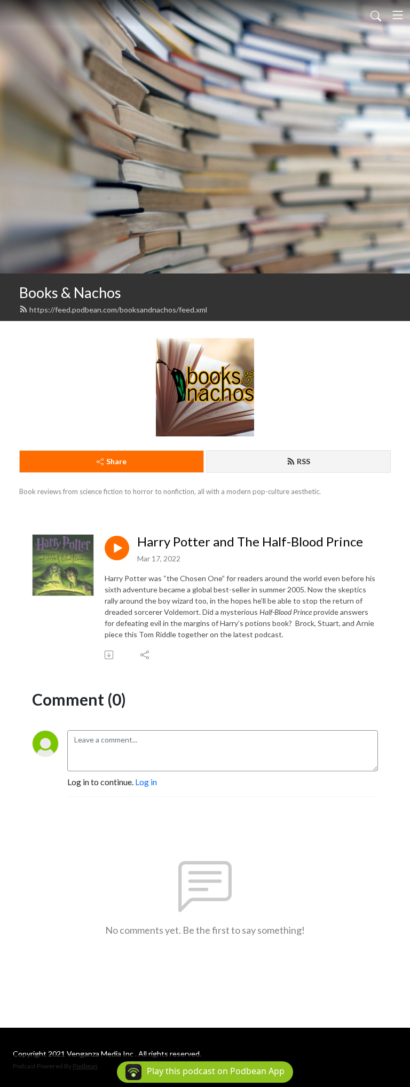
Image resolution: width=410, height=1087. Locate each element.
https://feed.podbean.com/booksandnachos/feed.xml (118, 309)
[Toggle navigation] (397, 15)
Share (116, 461)
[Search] (375, 15)
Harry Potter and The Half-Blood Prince (250, 541)
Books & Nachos (70, 292)
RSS (303, 461)
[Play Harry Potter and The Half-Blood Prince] (117, 548)
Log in (146, 782)
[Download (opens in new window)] (110, 655)
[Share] (145, 655)
